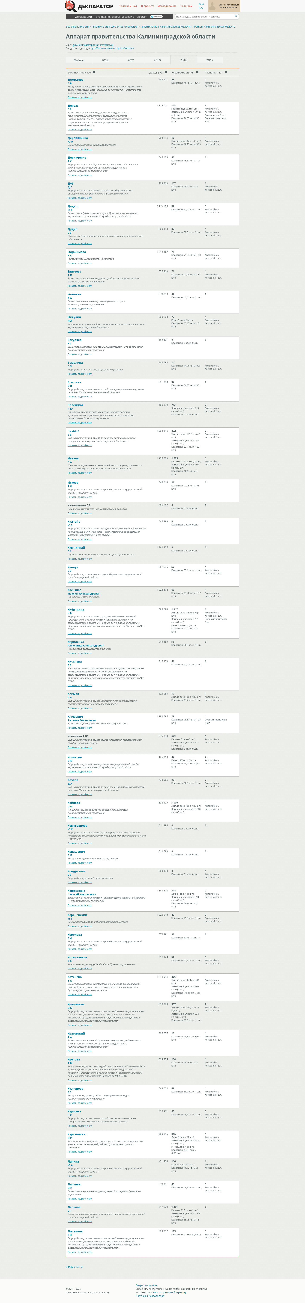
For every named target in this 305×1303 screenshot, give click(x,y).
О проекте (147, 6)
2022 (105, 60)
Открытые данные (147, 1285)
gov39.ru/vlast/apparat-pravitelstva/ (93, 44)
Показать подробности (80, 97)
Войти (222, 4)
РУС (201, 7)
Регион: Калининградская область (214, 26)
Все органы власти (77, 26)
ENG (201, 4)
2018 (183, 60)
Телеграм (186, 6)
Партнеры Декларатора (150, 1296)
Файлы (79, 60)
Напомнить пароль (228, 7)
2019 (157, 60)
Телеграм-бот (128, 6)
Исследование (167, 6)
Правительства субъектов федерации (114, 26)
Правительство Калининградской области (165, 26)
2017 (209, 60)
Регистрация (232, 4)
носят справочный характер (170, 1292)
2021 (131, 60)
